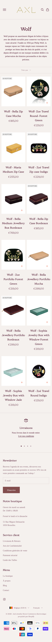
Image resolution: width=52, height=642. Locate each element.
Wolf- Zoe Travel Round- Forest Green (39, 115)
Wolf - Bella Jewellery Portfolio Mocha (38, 279)
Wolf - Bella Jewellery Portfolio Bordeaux (13, 335)
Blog (5, 585)
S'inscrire (11, 490)
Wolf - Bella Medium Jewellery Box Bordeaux (13, 223)
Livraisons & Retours (11, 541)
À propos (6, 581)
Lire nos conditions (26, 436)
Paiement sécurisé (10, 555)
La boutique (8, 576)
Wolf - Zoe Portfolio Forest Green (13, 279)
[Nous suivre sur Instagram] (4, 599)
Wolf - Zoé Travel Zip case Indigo (38, 169)
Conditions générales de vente (15, 551)
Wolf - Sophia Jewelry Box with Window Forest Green (38, 337)
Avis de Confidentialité (12, 546)
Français (36, 608)
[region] (26, 430)
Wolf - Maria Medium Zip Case (13, 169)
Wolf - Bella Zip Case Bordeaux (38, 221)
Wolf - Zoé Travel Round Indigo (38, 393)
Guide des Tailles (10, 560)
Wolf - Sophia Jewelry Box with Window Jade (13, 395)
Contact (6, 590)
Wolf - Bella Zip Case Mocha (13, 113)
